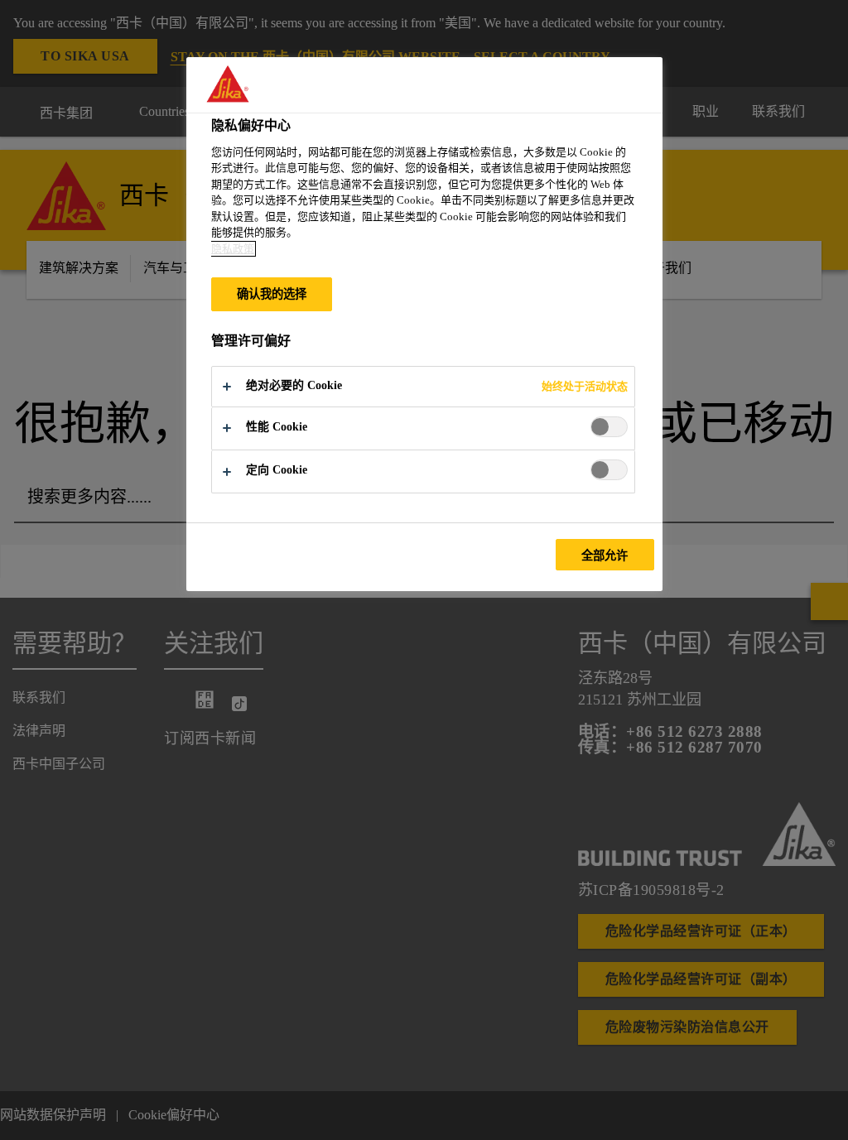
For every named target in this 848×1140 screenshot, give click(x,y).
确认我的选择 (272, 294)
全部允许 (605, 555)
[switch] (609, 426)
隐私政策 (232, 249)
